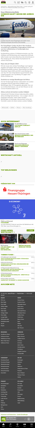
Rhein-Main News (5, 340)
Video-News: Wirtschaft (7, 231)
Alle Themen (21, 327)
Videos (19, 364)
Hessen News (21, 300)
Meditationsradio (5, 321)
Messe (19, 107)
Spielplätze (3, 385)
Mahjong (3, 402)
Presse (19, 396)
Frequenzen (20, 390)
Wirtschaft (5, 107)
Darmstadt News (22, 310)
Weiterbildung (21, 400)
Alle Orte (20, 325)
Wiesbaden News (22, 304)
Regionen (4, 332)
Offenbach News (22, 313)
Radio (3, 298)
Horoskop (4, 357)
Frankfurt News (21, 302)
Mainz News (20, 306)
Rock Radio (3, 308)
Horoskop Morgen (5, 362)
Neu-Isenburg (27, 107)
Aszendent (3, 372)
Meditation (3, 390)
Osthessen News (5, 336)
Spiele (2, 400)
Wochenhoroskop (5, 364)
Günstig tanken (21, 347)
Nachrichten (4, 6)
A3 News (20, 340)
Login (19, 402)
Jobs (19, 392)
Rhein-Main (20, 6)
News (19, 298)
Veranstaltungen (5, 383)
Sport (19, 321)
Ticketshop (3, 396)
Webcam (29, 1)
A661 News (20, 345)
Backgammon (4, 405)
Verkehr (20, 332)
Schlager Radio (4, 313)
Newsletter (20, 385)
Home (3, 426)
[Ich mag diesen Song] (25, 419)
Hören (31, 230)
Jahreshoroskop (4, 368)
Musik (10, 426)
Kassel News (21, 308)
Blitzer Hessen (21, 336)
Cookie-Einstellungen (22, 414)
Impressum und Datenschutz (8, 414)
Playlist (18, 1)
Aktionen (20, 362)
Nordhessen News (5, 334)
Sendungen (20, 360)
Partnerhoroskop (5, 370)
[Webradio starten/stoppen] (28, 419)
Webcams (20, 366)
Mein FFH (33, 1)
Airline (12, 107)
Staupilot (22, 1)
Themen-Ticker (7, 255)
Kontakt (19, 387)
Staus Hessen (21, 334)
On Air (20, 357)
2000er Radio (4, 306)
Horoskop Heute (5, 360)
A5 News (20, 342)
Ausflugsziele (4, 392)
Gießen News (21, 315)
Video (24, 426)
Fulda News (20, 317)
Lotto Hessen (4, 398)
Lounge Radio (4, 317)
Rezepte (3, 387)
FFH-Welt (20, 381)
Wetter (25, 1)
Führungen (20, 394)
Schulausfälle (21, 353)
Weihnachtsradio (5, 319)
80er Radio (3, 302)
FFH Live (3, 300)
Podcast (17, 426)
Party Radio (3, 315)
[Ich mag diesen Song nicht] (32, 419)
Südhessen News (5, 342)
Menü (31, 426)
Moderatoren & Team (23, 368)
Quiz (2, 407)
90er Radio (3, 304)
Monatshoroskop (5, 366)
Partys (2, 409)
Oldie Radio (3, 310)
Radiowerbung (21, 398)
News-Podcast (21, 372)
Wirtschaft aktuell (12, 6)
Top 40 (2, 323)
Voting (19, 377)
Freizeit (3, 381)
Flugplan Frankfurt (22, 351)
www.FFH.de (11, 293)
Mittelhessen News (5, 338)
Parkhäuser (20, 349)
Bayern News (21, 319)
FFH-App (20, 383)
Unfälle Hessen (21, 338)
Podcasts (20, 370)
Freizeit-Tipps (4, 394)
